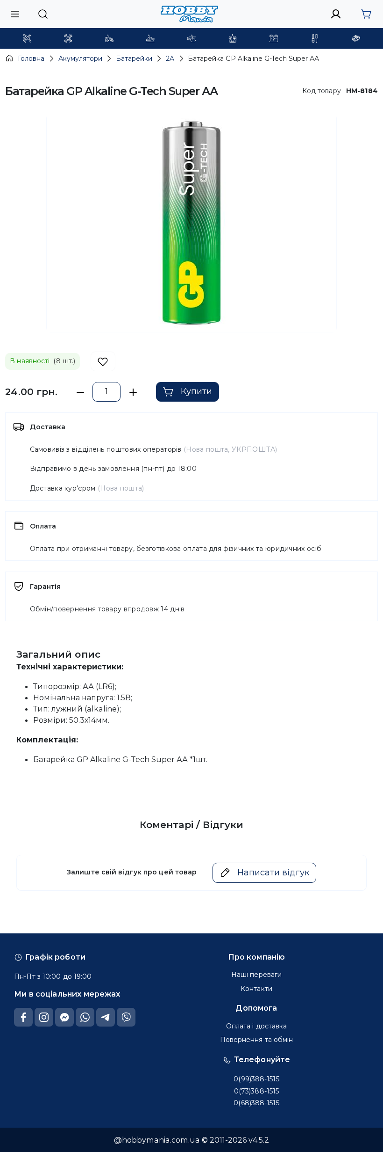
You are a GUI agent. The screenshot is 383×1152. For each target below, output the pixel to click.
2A (170, 58)
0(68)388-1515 (256, 1103)
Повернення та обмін (256, 1039)
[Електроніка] (232, 38)
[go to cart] (366, 14)
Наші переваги (256, 974)
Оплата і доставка (256, 1026)
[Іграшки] (191, 38)
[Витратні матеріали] (356, 38)
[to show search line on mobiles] (42, 14)
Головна (31, 58)
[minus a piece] (80, 392)
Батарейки (134, 58)
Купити (196, 391)
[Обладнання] (315, 38)
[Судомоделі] (150, 38)
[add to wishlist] (103, 362)
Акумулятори (80, 58)
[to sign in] (336, 14)
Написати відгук (273, 872)
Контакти (256, 988)
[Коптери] (68, 38)
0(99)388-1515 (256, 1079)
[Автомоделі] (109, 38)
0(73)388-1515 (256, 1091)
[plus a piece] (133, 392)
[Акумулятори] (273, 38)
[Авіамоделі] (27, 38)
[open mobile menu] (15, 14)
